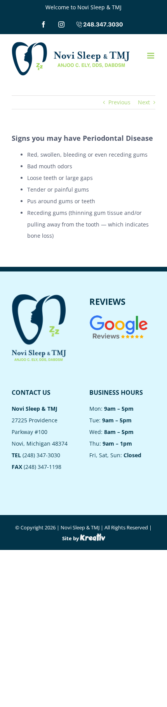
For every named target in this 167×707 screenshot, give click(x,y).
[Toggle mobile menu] (151, 56)
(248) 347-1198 (42, 466)
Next (144, 102)
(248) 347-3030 (41, 455)
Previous (119, 102)
